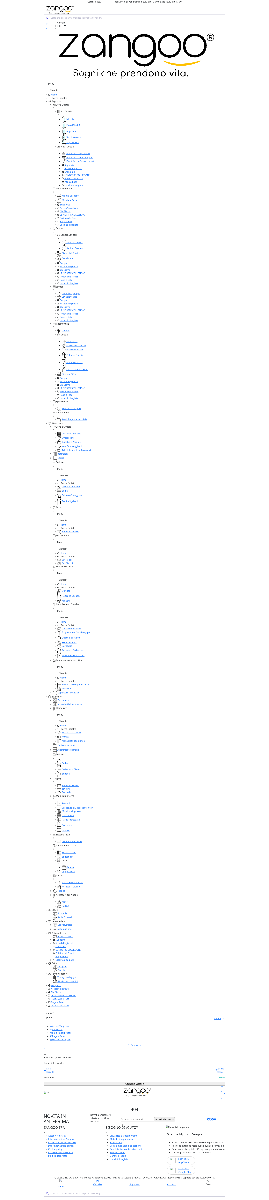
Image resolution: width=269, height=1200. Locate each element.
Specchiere (68, 856)
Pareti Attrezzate (71, 819)
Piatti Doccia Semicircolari (80, 161)
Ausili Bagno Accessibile (74, 419)
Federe (70, 867)
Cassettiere (68, 815)
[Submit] (47, 18)
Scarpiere (67, 825)
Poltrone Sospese (71, 595)
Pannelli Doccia (74, 362)
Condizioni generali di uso (62, 1142)
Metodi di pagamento (121, 1139)
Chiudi (53, 90)
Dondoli (66, 590)
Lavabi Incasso (69, 296)
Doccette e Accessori (77, 369)
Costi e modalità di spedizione (126, 1145)
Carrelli (61, 457)
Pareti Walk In (73, 125)
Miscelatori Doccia (76, 345)
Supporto (69, 165)
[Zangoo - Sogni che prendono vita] (136, 1092)
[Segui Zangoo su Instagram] (210, 1119)
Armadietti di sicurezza (69, 704)
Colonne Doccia (74, 355)
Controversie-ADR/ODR (60, 1152)
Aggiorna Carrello (134, 1083)
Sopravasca (72, 142)
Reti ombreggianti (71, 433)
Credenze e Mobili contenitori (77, 807)
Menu (49, 1013)
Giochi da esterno (71, 628)
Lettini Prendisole (71, 486)
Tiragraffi (62, 966)
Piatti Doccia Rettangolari (79, 157)
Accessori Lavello (71, 886)
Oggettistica (68, 871)
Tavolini (66, 788)
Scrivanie (62, 913)
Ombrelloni (68, 437)
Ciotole (61, 970)
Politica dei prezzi (57, 1155)
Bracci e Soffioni (74, 349)
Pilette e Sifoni (69, 374)
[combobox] (134, 18)
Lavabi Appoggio (71, 293)
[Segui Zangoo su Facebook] (208, 1119)
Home (54, 94)
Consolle (66, 792)
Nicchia (70, 119)
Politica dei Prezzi (73, 178)
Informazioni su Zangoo (61, 1139)
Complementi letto (72, 841)
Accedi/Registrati (73, 168)
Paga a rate (116, 1142)
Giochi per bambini (67, 981)
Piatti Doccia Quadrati (78, 153)
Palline (65, 905)
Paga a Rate (70, 181)
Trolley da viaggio (66, 977)
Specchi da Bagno (71, 408)
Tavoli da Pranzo (70, 531)
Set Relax (66, 559)
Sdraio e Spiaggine (72, 495)
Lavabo (65, 330)
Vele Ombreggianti (72, 446)
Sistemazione (69, 852)
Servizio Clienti (117, 1152)
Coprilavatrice (64, 924)
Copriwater (68, 258)
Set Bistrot (67, 563)
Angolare (71, 131)
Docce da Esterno (71, 637)
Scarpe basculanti (71, 732)
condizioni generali (145, 1125)
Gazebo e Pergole (71, 442)
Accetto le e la (149, 1125)
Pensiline (66, 688)
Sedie (65, 490)
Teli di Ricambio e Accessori (76, 450)
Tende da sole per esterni (75, 684)
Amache (66, 600)
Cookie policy (55, 1149)
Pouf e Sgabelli (70, 501)
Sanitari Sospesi (74, 248)
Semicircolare (73, 137)
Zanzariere (63, 700)
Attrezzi (66, 736)
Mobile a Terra (69, 200)
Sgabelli (66, 773)
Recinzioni (62, 453)
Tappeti (61, 890)
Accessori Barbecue (72, 650)
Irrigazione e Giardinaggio (76, 632)
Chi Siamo (69, 171)
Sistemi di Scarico (71, 253)
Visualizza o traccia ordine (123, 1135)
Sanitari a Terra (74, 242)
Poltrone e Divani (71, 769)
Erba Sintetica (69, 642)
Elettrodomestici (66, 745)
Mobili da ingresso (72, 811)
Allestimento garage (68, 749)
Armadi (66, 803)
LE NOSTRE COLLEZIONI (77, 175)
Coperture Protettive (68, 692)
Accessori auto (65, 936)
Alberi (65, 901)
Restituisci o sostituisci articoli (126, 1149)
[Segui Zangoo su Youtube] (215, 1119)
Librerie (66, 830)
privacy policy (167, 1125)
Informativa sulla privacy (61, 1145)
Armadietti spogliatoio (74, 741)
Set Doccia (71, 341)
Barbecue (67, 645)
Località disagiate (73, 185)
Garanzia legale (118, 1155)
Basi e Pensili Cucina (72, 882)
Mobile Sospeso (70, 195)
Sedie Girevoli (64, 917)
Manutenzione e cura (73, 655)
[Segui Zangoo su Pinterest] (213, 1119)
